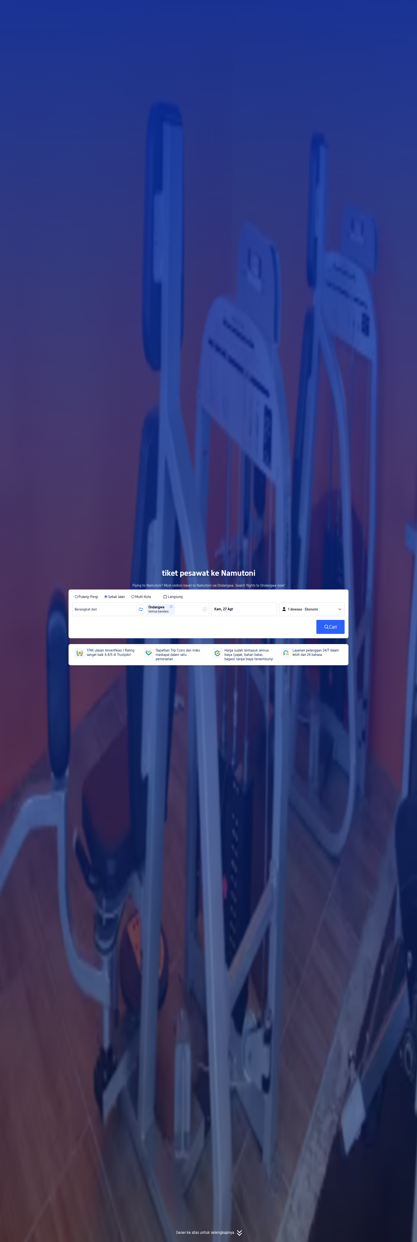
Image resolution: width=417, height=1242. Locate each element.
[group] (106, 609)
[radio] (86, 597)
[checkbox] (173, 597)
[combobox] (87, 609)
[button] (374, 8)
